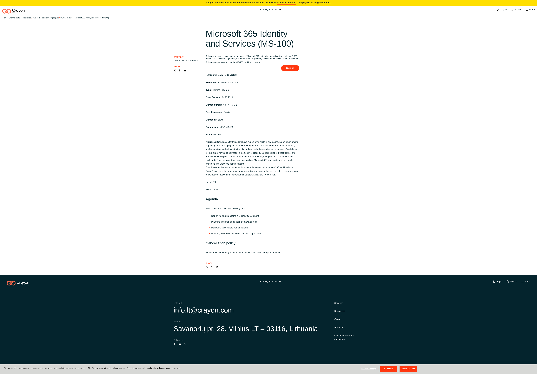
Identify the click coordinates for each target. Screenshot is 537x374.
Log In (503, 9)
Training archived (66, 18)
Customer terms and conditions (344, 337)
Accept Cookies (408, 369)
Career (337, 319)
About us (338, 327)
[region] (268, 369)
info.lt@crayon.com (204, 310)
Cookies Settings (368, 369)
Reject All (388, 369)
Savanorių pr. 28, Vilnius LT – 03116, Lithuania (246, 329)
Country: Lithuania (269, 9)
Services (338, 303)
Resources (339, 311)
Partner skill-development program (45, 18)
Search (517, 9)
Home (5, 18)
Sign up (290, 68)
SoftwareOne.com (286, 2)
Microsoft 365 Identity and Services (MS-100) (92, 18)
